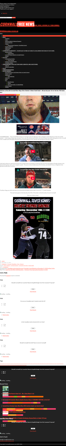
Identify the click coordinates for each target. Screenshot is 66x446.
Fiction (17, 365)
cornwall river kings (23, 265)
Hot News (29, 403)
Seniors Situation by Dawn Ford (36, 396)
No (5, 286)
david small (31, 265)
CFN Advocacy (36, 363)
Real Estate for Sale (23, 365)
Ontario (18, 95)
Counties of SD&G (11, 409)
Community (2, 95)
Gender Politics (23, 363)
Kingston (32, 409)
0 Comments (5, 267)
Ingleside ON (27, 409)
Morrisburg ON (37, 409)
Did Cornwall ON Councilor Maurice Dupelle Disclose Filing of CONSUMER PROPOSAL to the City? (26, 400)
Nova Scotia (1, 363)
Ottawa (7, 410)
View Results (33, 291)
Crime (17, 421)
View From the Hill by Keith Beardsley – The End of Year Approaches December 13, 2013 (26, 269)
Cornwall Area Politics (17, 403)
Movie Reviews (44, 363)
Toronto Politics (17, 363)
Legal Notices (9, 363)
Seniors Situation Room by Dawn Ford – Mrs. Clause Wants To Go (18, 393)
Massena (32, 363)
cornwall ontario (14, 265)
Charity (20, 363)
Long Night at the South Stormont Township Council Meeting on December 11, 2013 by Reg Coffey (31, 268)
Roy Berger (5, 363)
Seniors (27, 396)
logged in (8, 275)
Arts (3, 396)
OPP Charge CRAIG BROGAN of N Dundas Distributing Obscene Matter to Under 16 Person (24, 418)
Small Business (19, 410)
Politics (38, 403)
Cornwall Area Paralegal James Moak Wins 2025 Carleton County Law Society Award (23, 406)
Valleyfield (19, 365)
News (15, 95)
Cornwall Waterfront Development (10, 365)
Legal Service (13, 363)
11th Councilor (3, 365)
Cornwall (7, 95)
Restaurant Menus (28, 363)
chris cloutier (7, 265)
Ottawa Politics (40, 363)
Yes (5, 285)
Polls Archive (6, 315)
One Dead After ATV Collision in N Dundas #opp (14, 412)
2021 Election (49, 363)
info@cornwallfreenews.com (7, 441)
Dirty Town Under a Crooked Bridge (56, 363)
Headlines (11, 95)
